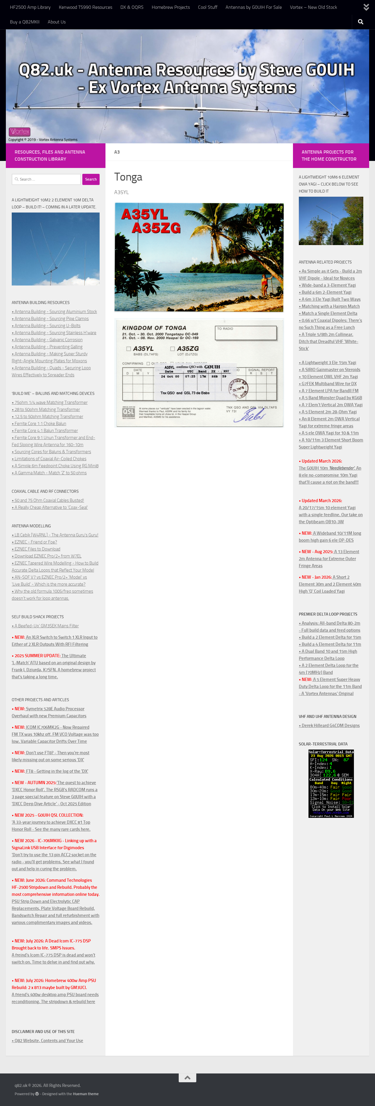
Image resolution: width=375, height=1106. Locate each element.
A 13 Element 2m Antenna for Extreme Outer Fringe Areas (329, 558)
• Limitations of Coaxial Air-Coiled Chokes (49, 458)
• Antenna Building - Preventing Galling (47, 346)
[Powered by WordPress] (37, 1094)
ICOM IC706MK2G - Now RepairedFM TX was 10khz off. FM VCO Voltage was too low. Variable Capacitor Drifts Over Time (55, 734)
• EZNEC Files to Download (36, 549)
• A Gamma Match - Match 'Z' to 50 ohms (49, 472)
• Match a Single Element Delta (328, 313)
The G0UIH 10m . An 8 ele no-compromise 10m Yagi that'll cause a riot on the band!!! (330, 475)
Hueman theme (86, 1094)
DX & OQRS (132, 7)
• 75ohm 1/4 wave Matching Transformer (50, 402)
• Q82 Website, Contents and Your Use (47, 1040)
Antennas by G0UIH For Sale (254, 7)
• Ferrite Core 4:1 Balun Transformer (45, 430)
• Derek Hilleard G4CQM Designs (329, 725)
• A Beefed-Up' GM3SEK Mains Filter (45, 625)
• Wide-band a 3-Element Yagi (327, 285)
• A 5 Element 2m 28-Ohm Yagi (328, 411)
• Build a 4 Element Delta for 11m (330, 644)
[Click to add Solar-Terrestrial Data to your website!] (331, 816)
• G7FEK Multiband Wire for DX (328, 383)
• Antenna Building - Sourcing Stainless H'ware (54, 332)
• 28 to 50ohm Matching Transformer (46, 409)
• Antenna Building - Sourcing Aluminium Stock (54, 311)
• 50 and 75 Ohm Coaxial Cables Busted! (48, 500)
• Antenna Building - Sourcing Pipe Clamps (50, 318)
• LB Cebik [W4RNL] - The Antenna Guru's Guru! (55, 535)
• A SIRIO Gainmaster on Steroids (329, 369)
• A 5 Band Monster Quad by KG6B (330, 397)
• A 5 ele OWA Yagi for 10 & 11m (329, 433)
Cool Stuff (207, 7)
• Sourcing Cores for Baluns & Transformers (51, 451)
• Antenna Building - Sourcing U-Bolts (46, 325)
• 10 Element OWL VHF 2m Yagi (328, 376)
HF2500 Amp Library (30, 7)
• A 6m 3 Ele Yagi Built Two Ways (330, 299)
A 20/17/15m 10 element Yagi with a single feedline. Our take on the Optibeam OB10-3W (331, 514)
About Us (57, 22)
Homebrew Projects (171, 7)
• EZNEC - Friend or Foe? (34, 542)
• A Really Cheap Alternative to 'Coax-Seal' (50, 507)
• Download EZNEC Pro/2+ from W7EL (46, 556)
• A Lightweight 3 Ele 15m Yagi (327, 362)
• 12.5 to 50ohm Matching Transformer (47, 416)
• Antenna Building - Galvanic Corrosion (47, 339)
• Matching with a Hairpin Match (329, 306)
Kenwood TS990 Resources (85, 7)
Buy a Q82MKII (25, 22)
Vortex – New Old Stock (313, 7)
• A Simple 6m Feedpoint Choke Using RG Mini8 (55, 465)
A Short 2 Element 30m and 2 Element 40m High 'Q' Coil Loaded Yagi (330, 584)
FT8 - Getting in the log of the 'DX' (56, 771)
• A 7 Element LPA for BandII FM (329, 390)
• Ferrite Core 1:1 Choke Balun (39, 423)
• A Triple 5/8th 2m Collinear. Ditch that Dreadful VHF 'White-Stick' (328, 341)
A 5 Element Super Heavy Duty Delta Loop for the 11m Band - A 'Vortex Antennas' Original (330, 686)
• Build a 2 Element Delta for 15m (330, 637)
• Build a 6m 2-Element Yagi (325, 292)
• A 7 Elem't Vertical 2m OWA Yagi (331, 404)
